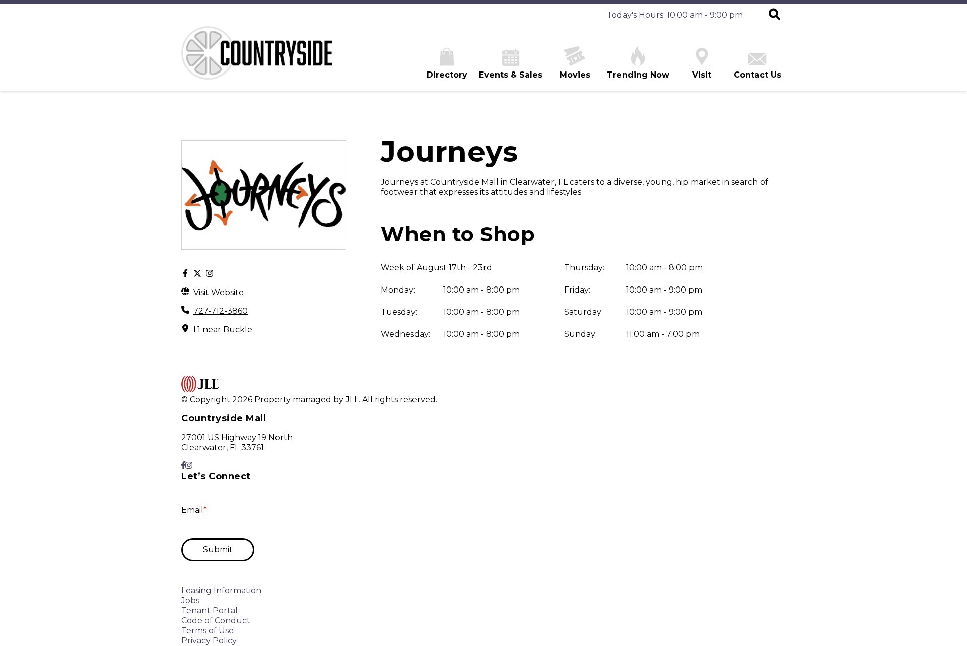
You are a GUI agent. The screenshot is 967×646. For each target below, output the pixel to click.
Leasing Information (221, 590)
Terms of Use (207, 630)
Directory (447, 75)
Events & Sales (510, 75)
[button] (774, 15)
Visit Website (218, 292)
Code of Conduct (215, 620)
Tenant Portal (209, 610)
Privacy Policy (209, 640)
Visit (701, 75)
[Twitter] (197, 274)
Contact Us (757, 75)
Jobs (190, 600)
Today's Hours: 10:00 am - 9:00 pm (675, 15)
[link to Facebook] (183, 465)
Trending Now (638, 75)
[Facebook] (185, 274)
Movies (575, 75)
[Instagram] (209, 274)
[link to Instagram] (188, 465)
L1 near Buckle (222, 329)
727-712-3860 (220, 311)
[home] (256, 58)
